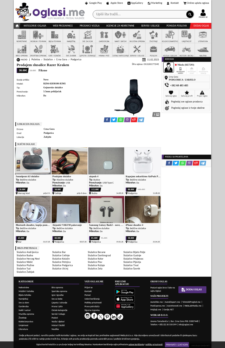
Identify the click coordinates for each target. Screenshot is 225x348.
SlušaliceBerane (96, 252)
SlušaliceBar (59, 252)
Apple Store (117, 3)
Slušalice (48, 59)
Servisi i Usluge (58, 314)
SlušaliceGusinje (132, 255)
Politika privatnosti (93, 303)
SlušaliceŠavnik (131, 268)
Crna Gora (61, 59)
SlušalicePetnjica (61, 262)
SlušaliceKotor (95, 259)
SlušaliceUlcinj (60, 268)
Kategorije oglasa (35, 26)
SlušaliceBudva (25, 255)
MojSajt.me (155, 309)
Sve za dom (24, 303)
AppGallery (137, 3)
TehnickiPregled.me (191, 302)
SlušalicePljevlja (132, 262)
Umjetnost (23, 325)
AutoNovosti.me (174, 306)
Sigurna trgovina (92, 310)
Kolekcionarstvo (26, 321)
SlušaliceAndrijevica (28, 252)
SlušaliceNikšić (25, 262)
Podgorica (76, 59)
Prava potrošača (91, 306)
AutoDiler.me (156, 302)
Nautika (55, 329)
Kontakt (175, 3)
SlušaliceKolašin (61, 259)
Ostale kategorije (59, 310)
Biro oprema (57, 287)
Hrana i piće (57, 306)
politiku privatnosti (154, 344)
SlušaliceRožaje (96, 265)
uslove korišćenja (136, 344)
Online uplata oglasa (198, 3)
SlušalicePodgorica (62, 265)
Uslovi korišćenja (92, 299)
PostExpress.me (157, 306)
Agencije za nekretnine (120, 26)
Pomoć (87, 295)
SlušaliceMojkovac (133, 259)
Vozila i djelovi (58, 321)
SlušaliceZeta (95, 268)
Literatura (23, 329)
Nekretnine (24, 287)
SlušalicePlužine (25, 265)
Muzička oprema (26, 314)
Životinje (23, 318)
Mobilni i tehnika (26, 291)
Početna (35, 59)
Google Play (95, 3)
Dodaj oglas (201, 26)
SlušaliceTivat (131, 265)
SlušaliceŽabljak (25, 272)
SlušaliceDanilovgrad (99, 255)
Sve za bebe (57, 299)
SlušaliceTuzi (24, 268)
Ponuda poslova (177, 26)
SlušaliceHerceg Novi (28, 259)
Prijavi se (88, 287)
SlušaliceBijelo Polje (134, 252)
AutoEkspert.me (172, 302)
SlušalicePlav (95, 262)
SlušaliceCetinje (61, 255)
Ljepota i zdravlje (59, 303)
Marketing (156, 3)
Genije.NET (168, 309)
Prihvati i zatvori (177, 344)
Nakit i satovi (24, 310)
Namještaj (23, 299)
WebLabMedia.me (192, 306)
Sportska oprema (59, 291)
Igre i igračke (58, 295)
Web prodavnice (63, 26)
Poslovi (55, 318)
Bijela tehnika (25, 295)
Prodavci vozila (89, 26)
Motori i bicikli (58, 325)
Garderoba (24, 306)
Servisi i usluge (150, 26)
